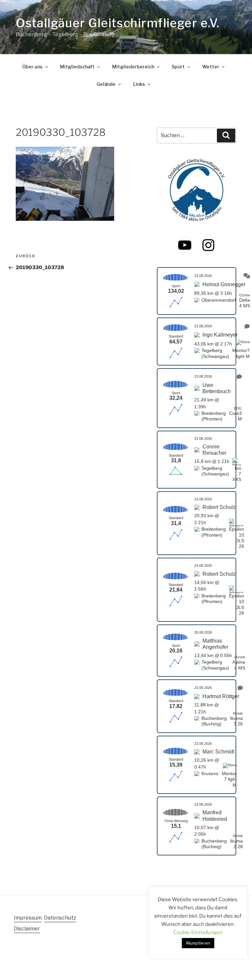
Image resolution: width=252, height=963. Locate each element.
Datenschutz (60, 918)
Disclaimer (27, 928)
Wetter (210, 67)
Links (139, 84)
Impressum (28, 918)
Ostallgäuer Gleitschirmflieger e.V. (118, 23)
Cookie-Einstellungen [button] (197, 932)
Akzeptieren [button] (198, 943)
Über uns (32, 67)
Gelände (106, 84)
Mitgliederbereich (133, 67)
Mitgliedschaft (77, 67)
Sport (178, 67)
